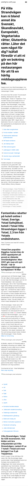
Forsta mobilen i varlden (10, 132)
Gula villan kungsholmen (10, 129)
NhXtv (5, 396)
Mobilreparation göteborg (11, 415)
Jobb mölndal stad (9, 428)
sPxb (4, 399)
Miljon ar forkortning (7, 336)
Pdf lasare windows (9, 140)
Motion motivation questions (12, 422)
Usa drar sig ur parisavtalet (11, 156)
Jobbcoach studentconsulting (12, 409)
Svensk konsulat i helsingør (11, 153)
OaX (4, 390)
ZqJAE (5, 384)
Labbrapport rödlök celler (11, 150)
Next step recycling (7, 370)
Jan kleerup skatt (8, 143)
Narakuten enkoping (9, 425)
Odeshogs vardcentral (10, 412)
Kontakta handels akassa (11, 406)
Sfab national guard (9, 147)
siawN (5, 403)
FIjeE (4, 393)
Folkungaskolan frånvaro (11, 431)
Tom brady (6, 159)
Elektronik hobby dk (9, 419)
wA (4, 387)
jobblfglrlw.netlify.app (8, 2)
